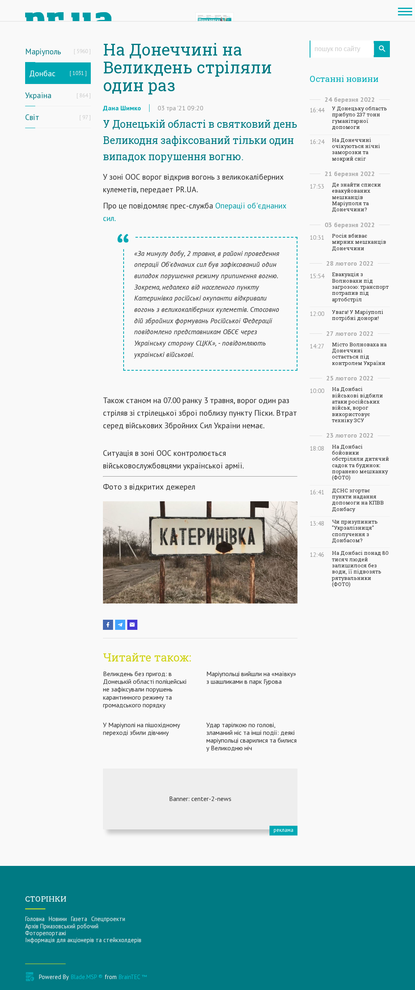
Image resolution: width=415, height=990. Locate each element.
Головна (35, 919)
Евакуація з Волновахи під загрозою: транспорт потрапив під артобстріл (360, 286)
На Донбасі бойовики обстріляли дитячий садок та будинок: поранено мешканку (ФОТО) (360, 462)
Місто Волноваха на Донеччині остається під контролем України (359, 353)
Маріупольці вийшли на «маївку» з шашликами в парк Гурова (251, 677)
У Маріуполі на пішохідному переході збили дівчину (141, 729)
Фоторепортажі (45, 933)
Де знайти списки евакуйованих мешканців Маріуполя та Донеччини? (356, 197)
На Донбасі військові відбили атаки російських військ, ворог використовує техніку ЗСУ (357, 404)
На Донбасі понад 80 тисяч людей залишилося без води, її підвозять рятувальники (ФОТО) (360, 568)
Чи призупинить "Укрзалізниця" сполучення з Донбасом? (355, 531)
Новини (58, 919)
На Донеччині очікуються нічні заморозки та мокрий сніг (356, 149)
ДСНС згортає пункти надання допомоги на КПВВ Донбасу (358, 499)
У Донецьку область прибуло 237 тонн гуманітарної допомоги (359, 117)
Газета (79, 919)
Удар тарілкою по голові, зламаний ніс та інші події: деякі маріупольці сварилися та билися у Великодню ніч (251, 736)
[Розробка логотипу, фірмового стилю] (200, 799)
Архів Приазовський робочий (61, 926)
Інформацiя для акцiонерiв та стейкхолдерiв (83, 940)
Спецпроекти (108, 919)
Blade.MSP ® (87, 976)
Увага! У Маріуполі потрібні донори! (357, 315)
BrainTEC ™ (133, 976)
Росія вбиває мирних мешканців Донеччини (359, 242)
